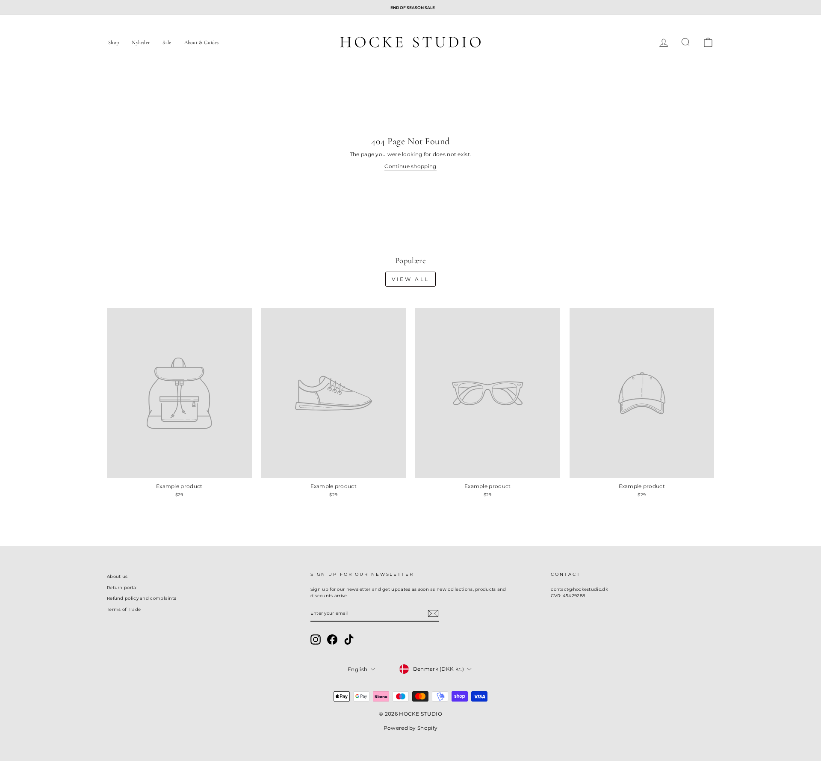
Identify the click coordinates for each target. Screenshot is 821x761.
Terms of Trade (124, 609)
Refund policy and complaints (141, 598)
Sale (166, 42)
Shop (113, 42)
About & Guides (201, 42)
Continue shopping (410, 166)
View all (410, 279)
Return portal (122, 587)
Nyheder (141, 42)
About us (117, 576)
